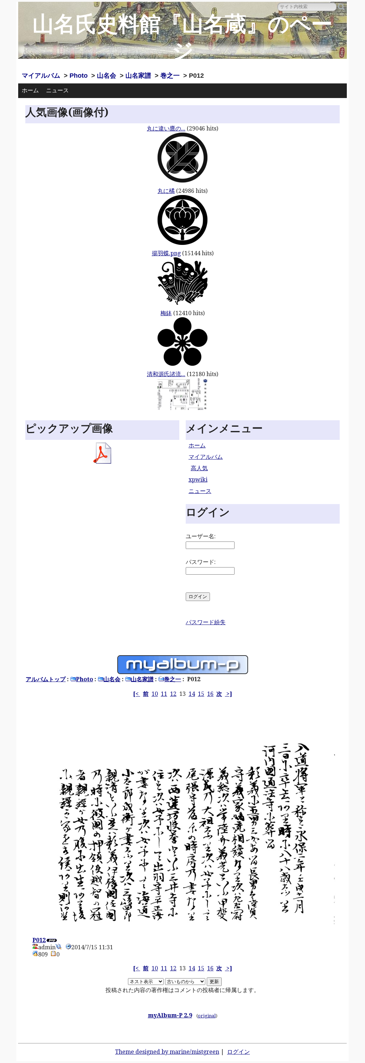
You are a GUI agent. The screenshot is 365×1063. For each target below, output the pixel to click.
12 (173, 693)
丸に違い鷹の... (166, 128)
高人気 (199, 468)
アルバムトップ (46, 679)
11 (164, 693)
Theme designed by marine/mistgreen (167, 1051)
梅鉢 (166, 313)
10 (154, 693)
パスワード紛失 (206, 622)
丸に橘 (166, 191)
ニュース (57, 90)
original (207, 1015)
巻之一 (170, 75)
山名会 (106, 75)
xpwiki (198, 479)
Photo (79, 75)
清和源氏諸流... (166, 374)
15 (201, 693)
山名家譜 (138, 75)
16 (210, 693)
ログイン (238, 1051)
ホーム (30, 90)
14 (192, 693)
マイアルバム (41, 75)
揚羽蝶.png (166, 253)
